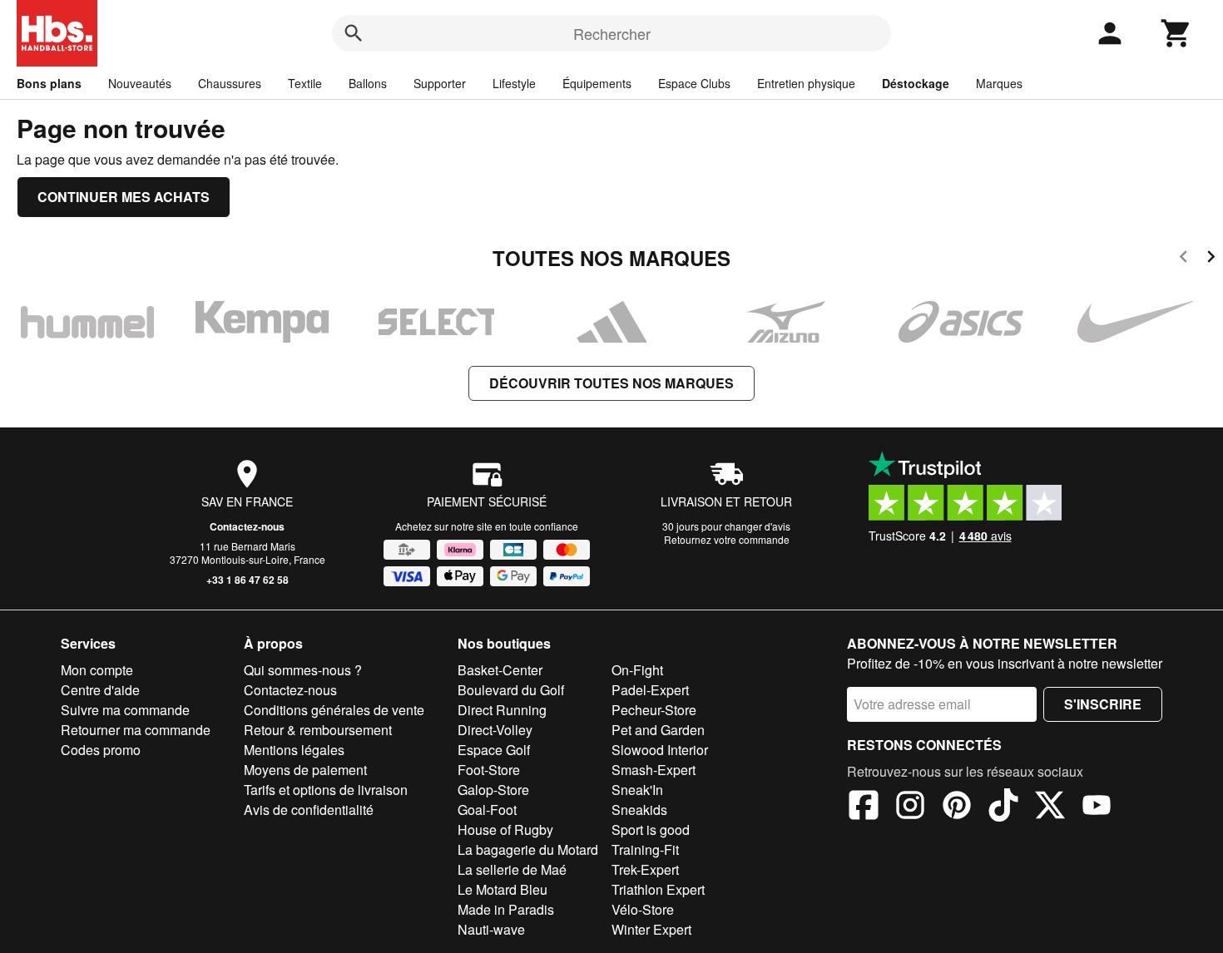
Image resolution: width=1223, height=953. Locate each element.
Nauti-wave (491, 929)
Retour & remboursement (318, 729)
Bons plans (49, 83)
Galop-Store (493, 789)
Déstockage (915, 83)
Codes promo (101, 749)
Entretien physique (806, 83)
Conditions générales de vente (334, 709)
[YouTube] (1096, 807)
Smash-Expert (654, 769)
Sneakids (639, 809)
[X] (1050, 807)
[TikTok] (1003, 807)
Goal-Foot (487, 809)
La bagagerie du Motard (528, 849)
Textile (305, 83)
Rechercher (612, 33)
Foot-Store (489, 769)
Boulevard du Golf (511, 689)
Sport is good (651, 829)
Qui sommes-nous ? (303, 669)
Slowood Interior (660, 749)
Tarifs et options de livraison (326, 789)
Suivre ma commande (125, 709)
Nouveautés (139, 83)
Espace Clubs (694, 83)
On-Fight (637, 669)
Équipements (596, 83)
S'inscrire (1102, 704)
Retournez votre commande (727, 539)
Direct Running (502, 709)
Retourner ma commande (135, 729)
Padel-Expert (650, 689)
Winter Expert (651, 929)
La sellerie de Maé (512, 869)
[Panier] (1176, 33)
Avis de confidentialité (309, 809)
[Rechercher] (353, 33)
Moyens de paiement (305, 769)
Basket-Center (500, 669)
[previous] (1183, 259)
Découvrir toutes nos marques (611, 383)
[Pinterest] (956, 807)
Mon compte (97, 669)
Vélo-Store (643, 909)
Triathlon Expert (658, 889)
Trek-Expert (645, 869)
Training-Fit (645, 849)
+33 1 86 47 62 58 (247, 579)
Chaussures (229, 83)
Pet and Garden (658, 729)
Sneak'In (637, 789)
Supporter (439, 83)
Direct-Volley (495, 729)
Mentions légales (294, 749)
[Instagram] (910, 807)
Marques (999, 83)
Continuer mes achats (123, 196)
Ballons (368, 83)
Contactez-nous (247, 526)
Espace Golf (494, 749)
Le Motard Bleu (502, 889)
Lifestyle (514, 83)
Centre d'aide (100, 689)
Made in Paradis (506, 909)
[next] (1211, 259)
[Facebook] (863, 807)
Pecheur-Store (654, 709)
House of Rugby (505, 829)
